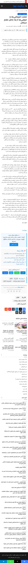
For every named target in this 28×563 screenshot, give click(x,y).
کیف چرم (25, 388)
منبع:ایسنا (24, 230)
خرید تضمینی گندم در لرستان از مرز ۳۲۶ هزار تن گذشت (12, 1)
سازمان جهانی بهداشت (19, 300)
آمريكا (23, 297)
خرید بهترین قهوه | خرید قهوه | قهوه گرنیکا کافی (17, 371)
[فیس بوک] (24, 309)
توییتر (11, 272)
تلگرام (23, 272)
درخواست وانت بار (23, 381)
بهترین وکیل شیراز (23, 361)
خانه (25, 10)
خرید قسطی (24, 374)
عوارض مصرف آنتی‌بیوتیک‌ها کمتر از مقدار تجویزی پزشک (21, 347)
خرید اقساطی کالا (23, 369)
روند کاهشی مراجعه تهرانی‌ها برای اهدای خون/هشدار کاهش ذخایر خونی (7, 347)
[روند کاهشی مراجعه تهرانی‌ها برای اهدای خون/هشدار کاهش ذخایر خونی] (7, 341)
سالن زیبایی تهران (23, 384)
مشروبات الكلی (21, 304)
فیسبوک (5, 272)
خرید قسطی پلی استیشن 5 (21, 379)
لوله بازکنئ (24, 391)
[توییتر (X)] (20, 309)
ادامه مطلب (14, 244)
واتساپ (17, 272)
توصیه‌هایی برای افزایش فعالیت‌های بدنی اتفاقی (8, 331)
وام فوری (25, 393)
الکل (17, 297)
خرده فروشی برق (23, 364)
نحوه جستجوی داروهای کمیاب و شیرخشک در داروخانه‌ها (21, 332)
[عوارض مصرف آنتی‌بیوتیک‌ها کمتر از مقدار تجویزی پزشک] (21, 341)
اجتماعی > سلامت (19, 10)
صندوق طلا (24, 386)
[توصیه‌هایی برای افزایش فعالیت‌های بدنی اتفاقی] (7, 325)
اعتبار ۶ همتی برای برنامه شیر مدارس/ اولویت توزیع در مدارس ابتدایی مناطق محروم (14, 239)
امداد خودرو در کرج (23, 359)
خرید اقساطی (24, 366)
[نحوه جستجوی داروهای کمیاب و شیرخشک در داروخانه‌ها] (21, 325)
